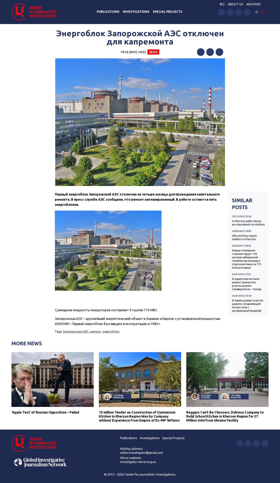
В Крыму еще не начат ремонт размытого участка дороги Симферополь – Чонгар (246, 284)
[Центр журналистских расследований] (36, 12)
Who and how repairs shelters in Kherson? (244, 237)
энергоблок (110, 331)
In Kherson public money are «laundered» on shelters (248, 223)
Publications (108, 11)
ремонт (95, 331)
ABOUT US (235, 4)
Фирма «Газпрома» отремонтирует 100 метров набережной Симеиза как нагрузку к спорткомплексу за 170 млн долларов (246, 259)
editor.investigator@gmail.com (141, 452)
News (153, 52)
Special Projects (167, 11)
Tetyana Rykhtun (118, 396)
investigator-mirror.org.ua (138, 462)
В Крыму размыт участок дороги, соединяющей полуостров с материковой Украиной (247, 305)
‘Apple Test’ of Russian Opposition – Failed (45, 412)
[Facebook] (201, 52)
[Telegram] (219, 52)
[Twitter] (210, 52)
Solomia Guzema (206, 396)
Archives (253, 4)
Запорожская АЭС (76, 331)
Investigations (136, 11)
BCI (222, 4)
